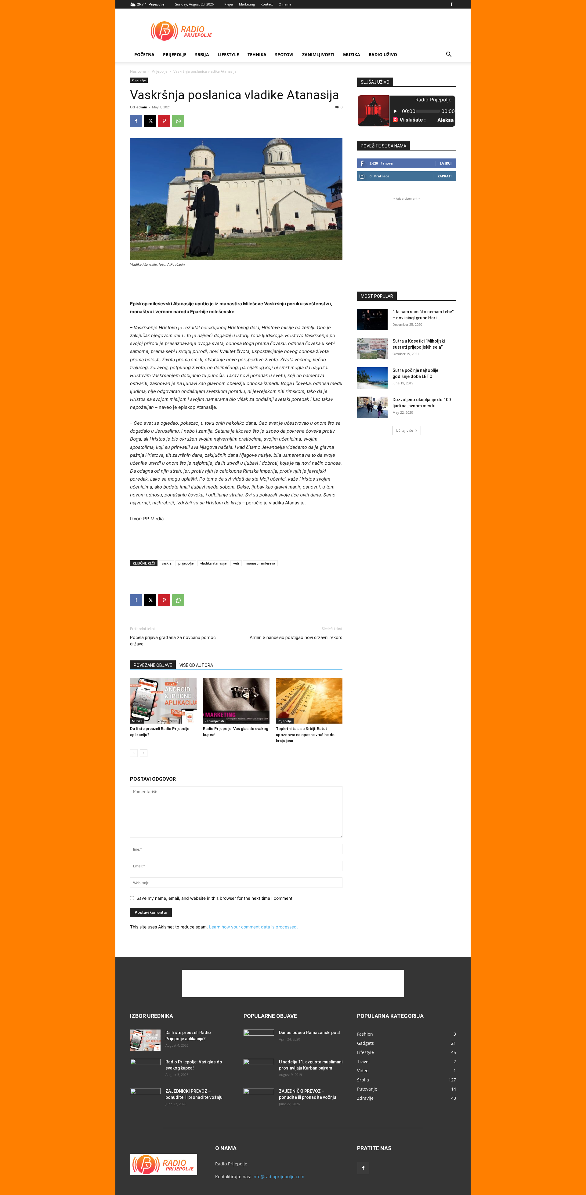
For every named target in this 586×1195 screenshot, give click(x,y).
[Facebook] (451, 4)
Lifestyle (228, 54)
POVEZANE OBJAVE (153, 665)
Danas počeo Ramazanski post (310, 1032)
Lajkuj (446, 163)
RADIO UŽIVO (383, 54)
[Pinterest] (164, 121)
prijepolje (186, 563)
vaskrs (166, 563)
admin (141, 107)
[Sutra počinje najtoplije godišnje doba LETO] (372, 378)
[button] (448, 55)
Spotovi (284, 54)
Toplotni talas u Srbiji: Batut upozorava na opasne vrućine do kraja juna (305, 734)
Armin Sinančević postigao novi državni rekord (296, 637)
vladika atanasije (213, 563)
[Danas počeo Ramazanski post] (259, 1040)
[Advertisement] (345, 31)
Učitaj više (404, 430)
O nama (285, 4)
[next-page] (143, 753)
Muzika (351, 54)
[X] (150, 121)
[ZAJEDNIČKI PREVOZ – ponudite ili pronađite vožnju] (145, 1099)
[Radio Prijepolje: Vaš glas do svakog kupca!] (236, 701)
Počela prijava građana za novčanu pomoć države (173, 641)
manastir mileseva (260, 563)
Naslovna (138, 71)
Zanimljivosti (318, 54)
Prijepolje (174, 54)
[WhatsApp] (178, 121)
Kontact (267, 4)
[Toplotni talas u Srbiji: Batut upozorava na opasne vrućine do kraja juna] (309, 701)
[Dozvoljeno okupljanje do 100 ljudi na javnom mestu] (372, 407)
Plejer (228, 4)
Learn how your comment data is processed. (253, 926)
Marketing (247, 4)
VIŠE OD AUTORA (196, 665)
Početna (144, 54)
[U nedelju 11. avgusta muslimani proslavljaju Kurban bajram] (259, 1069)
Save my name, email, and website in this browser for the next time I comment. (215, 898)
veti (236, 563)
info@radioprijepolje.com (278, 1176)
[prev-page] (134, 753)
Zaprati (445, 176)
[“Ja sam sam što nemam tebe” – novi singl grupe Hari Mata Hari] (372, 319)
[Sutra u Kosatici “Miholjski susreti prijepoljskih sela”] (372, 348)
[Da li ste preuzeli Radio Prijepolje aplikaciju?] (163, 701)
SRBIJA (202, 54)
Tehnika (257, 54)
